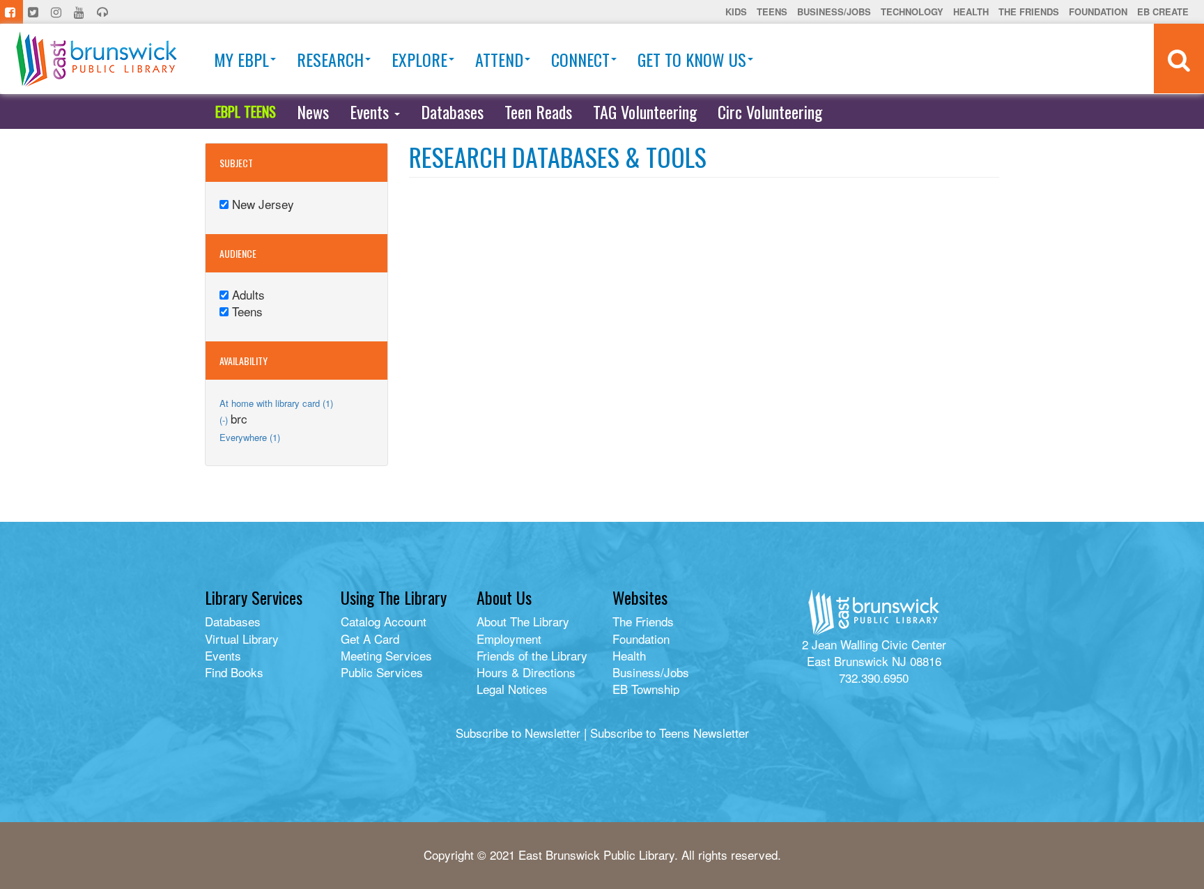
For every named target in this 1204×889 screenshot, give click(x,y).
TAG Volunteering (645, 111)
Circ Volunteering (770, 111)
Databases (452, 111)
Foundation (1098, 11)
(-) (225, 419)
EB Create (1163, 11)
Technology (912, 11)
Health (971, 11)
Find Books (234, 672)
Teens (772, 11)
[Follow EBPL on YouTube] (80, 12)
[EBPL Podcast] (104, 12)
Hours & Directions (526, 672)
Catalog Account (383, 621)
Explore (419, 59)
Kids (736, 11)
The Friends (1028, 11)
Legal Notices (512, 688)
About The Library (523, 621)
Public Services (382, 672)
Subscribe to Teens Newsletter (669, 732)
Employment (509, 638)
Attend (499, 59)
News (313, 111)
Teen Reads (538, 111)
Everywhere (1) (249, 437)
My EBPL (241, 59)
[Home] (96, 58)
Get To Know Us (692, 59)
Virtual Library (242, 638)
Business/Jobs (834, 11)
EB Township (645, 688)
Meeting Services (386, 655)
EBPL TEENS (245, 111)
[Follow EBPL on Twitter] (34, 12)
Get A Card (370, 638)
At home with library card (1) (276, 403)
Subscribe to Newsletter (518, 732)
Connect (580, 59)
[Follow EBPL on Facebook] (11, 12)
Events (371, 111)
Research (330, 59)
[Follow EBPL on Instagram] (57, 12)
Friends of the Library (532, 655)
